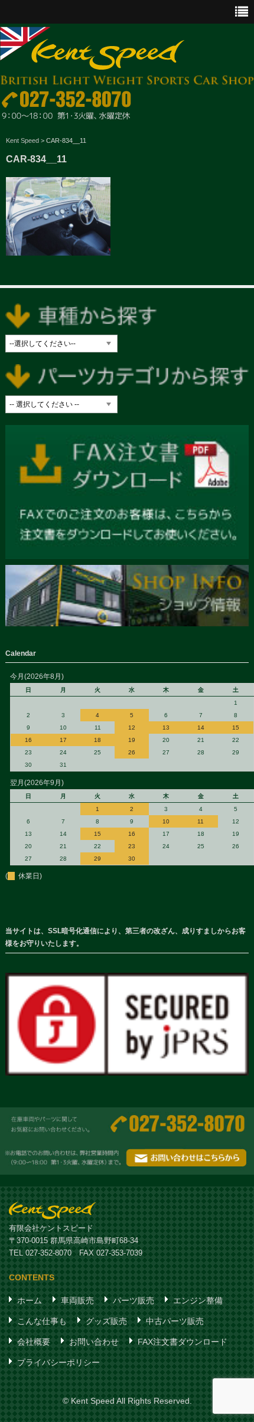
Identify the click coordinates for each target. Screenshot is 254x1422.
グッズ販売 (106, 1321)
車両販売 (77, 1300)
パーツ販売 (133, 1300)
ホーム (29, 1300)
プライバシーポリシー (58, 1362)
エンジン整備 (198, 1300)
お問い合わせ (94, 1341)
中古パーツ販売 (175, 1321)
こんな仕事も (42, 1321)
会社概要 (33, 1341)
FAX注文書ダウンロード (182, 1341)
